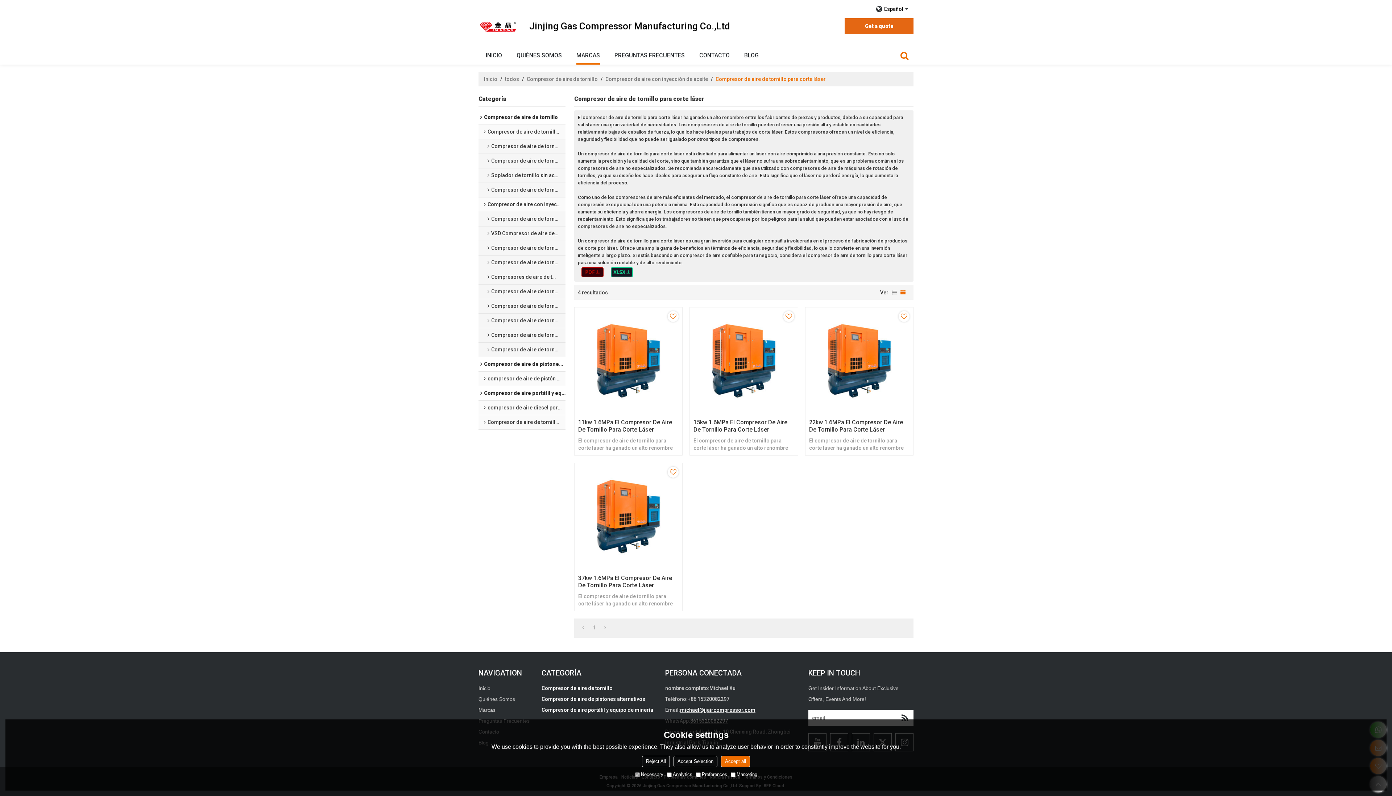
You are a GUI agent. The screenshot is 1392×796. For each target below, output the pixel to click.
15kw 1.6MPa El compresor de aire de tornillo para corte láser (740, 426)
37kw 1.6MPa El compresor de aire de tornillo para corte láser (625, 582)
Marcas (588, 55)
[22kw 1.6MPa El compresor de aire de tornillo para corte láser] (859, 361)
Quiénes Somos (539, 55)
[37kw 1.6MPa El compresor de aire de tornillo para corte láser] (628, 517)
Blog (751, 55)
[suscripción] (905, 718)
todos (512, 79)
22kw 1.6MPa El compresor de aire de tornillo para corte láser (856, 426)
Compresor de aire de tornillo (562, 79)
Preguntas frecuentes (649, 55)
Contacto (714, 55)
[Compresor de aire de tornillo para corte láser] (592, 272)
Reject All (656, 761)
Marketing (747, 774)
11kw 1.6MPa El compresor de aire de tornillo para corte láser (625, 426)
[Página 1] (583, 627)
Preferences (714, 774)
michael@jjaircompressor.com (717, 710)
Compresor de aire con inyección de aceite (656, 79)
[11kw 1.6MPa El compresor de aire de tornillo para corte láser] (628, 361)
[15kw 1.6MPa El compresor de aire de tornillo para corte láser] (743, 361)
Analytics (682, 774)
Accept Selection (695, 761)
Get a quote (879, 26)
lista (894, 292)
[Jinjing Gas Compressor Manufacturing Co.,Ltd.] (498, 26)
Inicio (494, 55)
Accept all (735, 761)
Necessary (652, 774)
